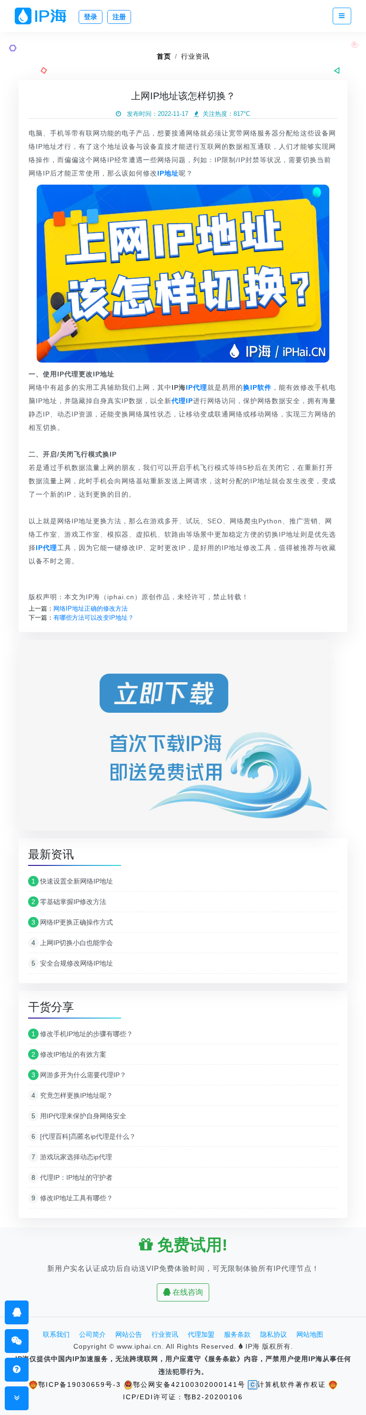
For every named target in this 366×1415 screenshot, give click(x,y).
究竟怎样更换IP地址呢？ (72, 1095)
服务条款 (237, 1334)
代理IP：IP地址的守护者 (71, 1177)
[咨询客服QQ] (16, 1312)
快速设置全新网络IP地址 (72, 881)
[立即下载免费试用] (173, 738)
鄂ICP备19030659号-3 (79, 1384)
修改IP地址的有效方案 (68, 1054)
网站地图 (309, 1334)
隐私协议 (273, 1334)
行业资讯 (195, 56)
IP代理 (196, 387)
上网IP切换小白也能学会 (72, 943)
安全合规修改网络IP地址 (72, 963)
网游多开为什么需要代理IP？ (78, 1075)
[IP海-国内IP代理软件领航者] (44, 16)
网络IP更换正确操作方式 (72, 922)
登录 (90, 17)
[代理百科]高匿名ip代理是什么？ (83, 1136)
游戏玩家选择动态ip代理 (71, 1157)
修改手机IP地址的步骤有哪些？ (82, 1034)
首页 (164, 56)
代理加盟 (201, 1334)
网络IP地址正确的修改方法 (90, 608)
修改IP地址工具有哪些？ (72, 1198)
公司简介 (92, 1334)
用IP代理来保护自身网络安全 (78, 1116)
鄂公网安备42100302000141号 (189, 1384)
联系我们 (56, 1334)
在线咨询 (187, 1292)
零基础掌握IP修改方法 (68, 901)
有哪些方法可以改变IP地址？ (93, 617)
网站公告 (128, 1334)
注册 (119, 17)
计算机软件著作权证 (291, 1384)
